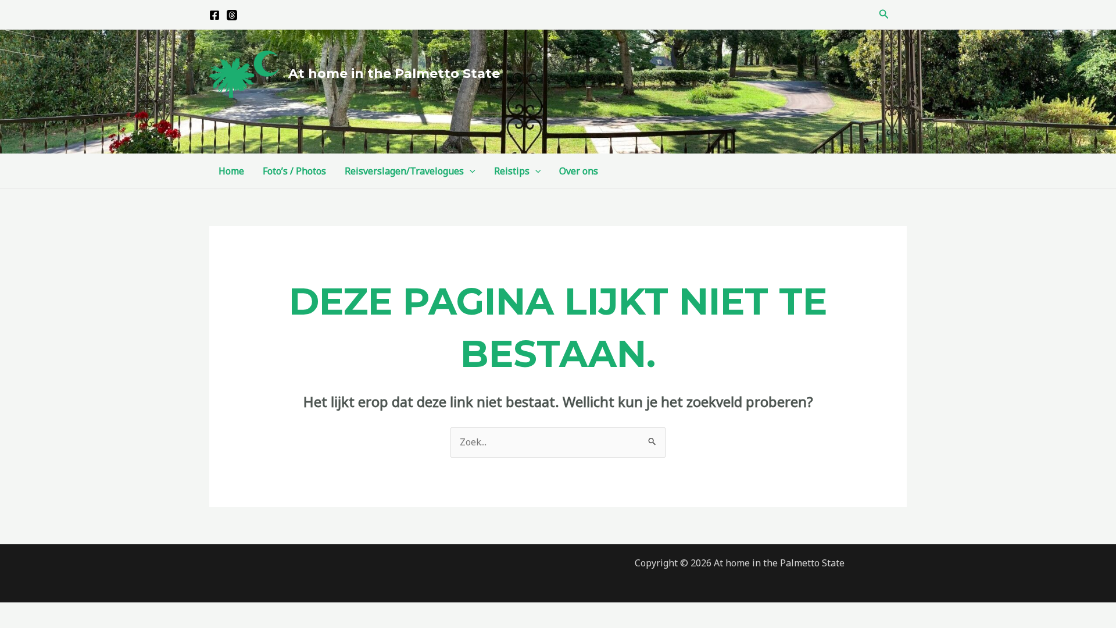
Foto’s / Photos (294, 171)
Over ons (578, 171)
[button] (884, 14)
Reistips (512, 171)
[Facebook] (214, 15)
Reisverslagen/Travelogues (404, 171)
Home (231, 171)
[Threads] (232, 15)
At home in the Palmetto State (394, 73)
